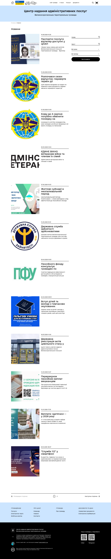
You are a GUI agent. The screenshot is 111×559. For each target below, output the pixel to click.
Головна (13, 23)
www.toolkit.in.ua (43, 542)
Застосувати (85, 59)
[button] (96, 3)
